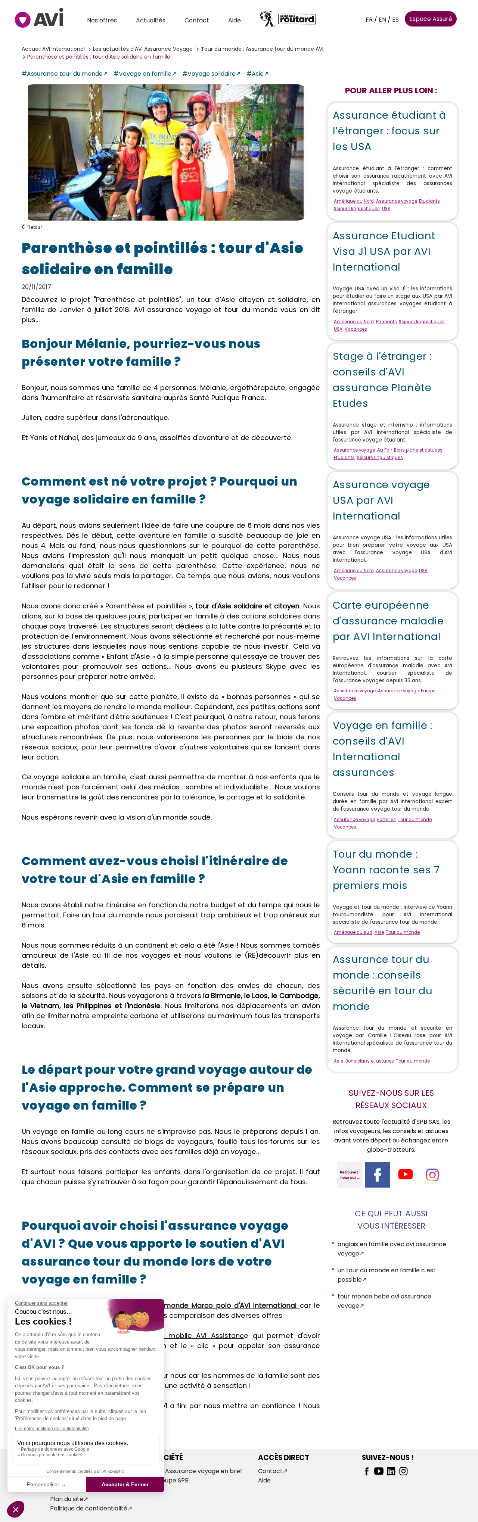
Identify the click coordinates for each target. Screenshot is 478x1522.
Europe (428, 691)
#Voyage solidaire (209, 73)
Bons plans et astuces (418, 450)
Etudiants (429, 201)
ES (395, 19)
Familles (386, 820)
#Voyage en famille (142, 73)
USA (386, 209)
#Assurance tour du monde (62, 73)
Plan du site (66, 1499)
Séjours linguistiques (357, 209)
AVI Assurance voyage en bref (198, 1471)
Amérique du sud (353, 932)
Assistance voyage (355, 691)
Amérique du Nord (354, 201)
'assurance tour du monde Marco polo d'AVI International (197, 1305)
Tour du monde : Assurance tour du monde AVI (262, 49)
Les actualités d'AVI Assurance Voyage (143, 49)
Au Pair (384, 450)
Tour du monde (415, 820)
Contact (196, 20)
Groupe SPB (171, 1480)
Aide (234, 20)
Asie (379, 932)
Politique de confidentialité (88, 1508)
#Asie (255, 73)
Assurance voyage (396, 201)
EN (382, 19)
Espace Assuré (430, 19)
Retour (35, 227)
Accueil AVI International (53, 49)
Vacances (356, 329)
